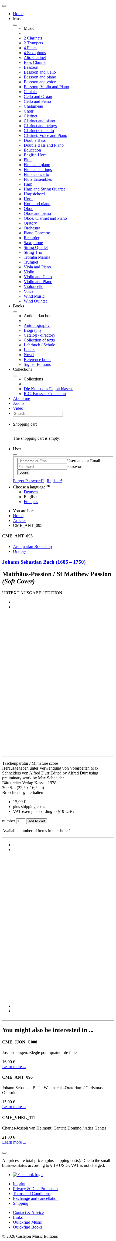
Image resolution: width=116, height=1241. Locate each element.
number (9, 821)
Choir (28, 111)
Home (18, 13)
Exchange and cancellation (36, 1198)
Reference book (37, 359)
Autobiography (37, 325)
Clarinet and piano (39, 121)
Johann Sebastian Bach (44, 562)
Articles (19, 520)
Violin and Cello (38, 276)
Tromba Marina (37, 257)
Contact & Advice (28, 1212)
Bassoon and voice (40, 82)
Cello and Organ (38, 96)
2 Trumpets (33, 43)
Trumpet (31, 262)
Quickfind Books (27, 1227)
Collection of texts (39, 340)
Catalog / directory (39, 335)
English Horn (35, 155)
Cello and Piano (37, 101)
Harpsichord (34, 194)
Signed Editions (37, 364)
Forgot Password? (28, 480)
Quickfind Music (27, 1222)
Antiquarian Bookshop (32, 546)
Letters (29, 349)
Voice (28, 291)
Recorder (31, 237)
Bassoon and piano (40, 77)
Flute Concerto (36, 174)
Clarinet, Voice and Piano (45, 135)
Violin (29, 272)
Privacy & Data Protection (35, 1188)
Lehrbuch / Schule (39, 345)
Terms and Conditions (31, 1193)
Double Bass (35, 140)
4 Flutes (30, 47)
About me (21, 398)
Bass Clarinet (35, 62)
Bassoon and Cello (40, 72)
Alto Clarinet (35, 57)
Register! (54, 480)
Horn (28, 198)
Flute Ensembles (38, 179)
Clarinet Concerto (39, 130)
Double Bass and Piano (44, 145)
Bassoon (31, 67)
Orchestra (32, 228)
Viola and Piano (37, 267)
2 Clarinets (33, 38)
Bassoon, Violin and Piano (46, 86)
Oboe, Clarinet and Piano (45, 218)
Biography (33, 330)
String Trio (33, 252)
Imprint (19, 1183)
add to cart (36, 821)
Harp (28, 184)
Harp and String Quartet (44, 189)
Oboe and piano (37, 213)
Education (32, 150)
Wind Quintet (35, 301)
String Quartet (36, 247)
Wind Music (34, 296)
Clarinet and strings (40, 125)
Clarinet (30, 116)
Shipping (20, 1203)
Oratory (30, 223)
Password (75, 466)
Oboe (28, 208)
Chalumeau (33, 106)
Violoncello (33, 286)
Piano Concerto (37, 233)
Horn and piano (37, 203)
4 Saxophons (35, 52)
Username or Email (83, 460)
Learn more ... (14, 1066)
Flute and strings (38, 169)
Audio (18, 403)
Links (18, 1217)
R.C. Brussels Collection (45, 393)
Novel (29, 354)
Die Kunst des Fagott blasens (48, 388)
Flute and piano (37, 164)
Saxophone (33, 242)
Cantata (30, 91)
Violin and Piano (38, 281)
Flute (28, 159)
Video (18, 408)
